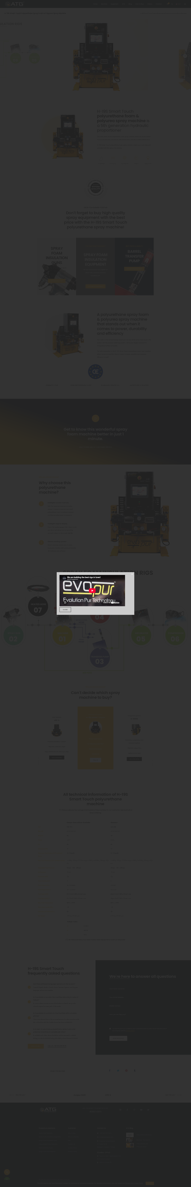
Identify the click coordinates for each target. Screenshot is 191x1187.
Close (65, 610)
